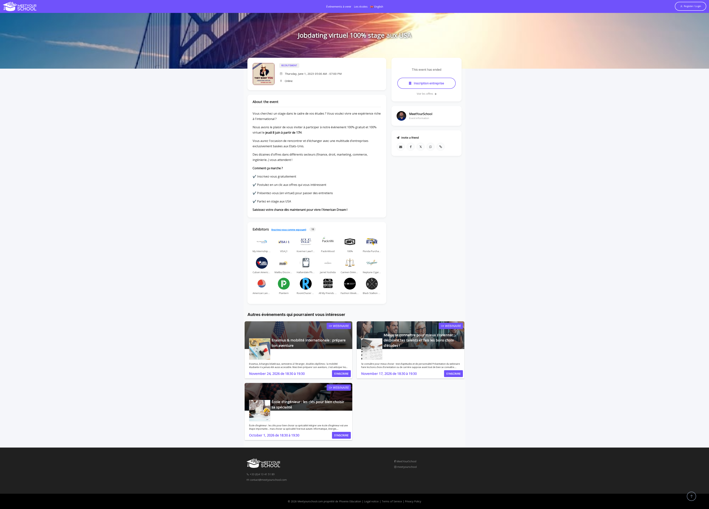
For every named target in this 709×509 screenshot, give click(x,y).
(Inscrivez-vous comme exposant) (288, 229)
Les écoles (361, 6)
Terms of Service (392, 501)
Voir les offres (425, 93)
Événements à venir (338, 6)
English (378, 6)
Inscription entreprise (428, 83)
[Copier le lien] (440, 147)
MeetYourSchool (406, 461)
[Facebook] (411, 147)
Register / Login (692, 6)
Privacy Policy (413, 501)
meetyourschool (406, 467)
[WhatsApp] (431, 147)
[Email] (401, 147)
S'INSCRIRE (341, 373)
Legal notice (371, 501)
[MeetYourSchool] (19, 6)
